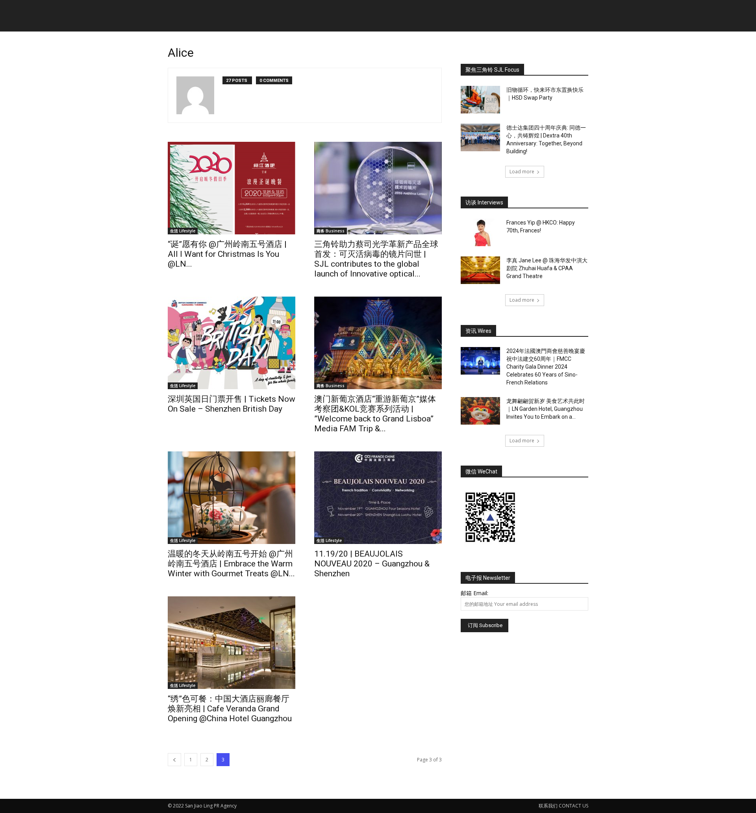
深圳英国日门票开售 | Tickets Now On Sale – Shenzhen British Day (231, 404)
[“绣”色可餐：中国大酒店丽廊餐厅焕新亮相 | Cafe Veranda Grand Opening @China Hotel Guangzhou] (231, 642)
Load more (522, 171)
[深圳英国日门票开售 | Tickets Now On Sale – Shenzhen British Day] (231, 343)
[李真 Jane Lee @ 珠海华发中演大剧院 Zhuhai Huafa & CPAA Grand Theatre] (480, 270)
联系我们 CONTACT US (563, 805)
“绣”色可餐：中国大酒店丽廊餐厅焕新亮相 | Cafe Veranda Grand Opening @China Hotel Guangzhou (230, 708)
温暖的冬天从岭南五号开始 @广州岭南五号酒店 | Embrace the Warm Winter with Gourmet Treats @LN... (231, 563)
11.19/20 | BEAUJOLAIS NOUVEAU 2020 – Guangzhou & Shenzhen (372, 563)
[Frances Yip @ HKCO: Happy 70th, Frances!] (480, 232)
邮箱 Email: (474, 593)
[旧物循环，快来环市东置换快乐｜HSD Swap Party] (480, 99)
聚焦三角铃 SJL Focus (492, 70)
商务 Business (331, 231)
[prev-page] (174, 759)
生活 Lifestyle (182, 231)
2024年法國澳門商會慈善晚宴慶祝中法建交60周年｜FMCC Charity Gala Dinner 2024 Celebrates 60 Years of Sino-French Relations (545, 367)
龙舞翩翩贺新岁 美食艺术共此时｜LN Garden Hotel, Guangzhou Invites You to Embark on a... (545, 409)
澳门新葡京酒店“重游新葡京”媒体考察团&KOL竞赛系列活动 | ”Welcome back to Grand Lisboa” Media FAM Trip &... (375, 413)
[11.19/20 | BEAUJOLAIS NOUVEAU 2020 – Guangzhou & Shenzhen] (378, 497)
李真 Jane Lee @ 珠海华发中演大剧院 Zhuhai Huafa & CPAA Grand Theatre (546, 268)
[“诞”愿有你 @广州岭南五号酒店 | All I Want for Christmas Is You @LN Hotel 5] (231, 188)
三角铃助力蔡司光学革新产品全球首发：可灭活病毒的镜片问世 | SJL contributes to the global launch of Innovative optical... (376, 258)
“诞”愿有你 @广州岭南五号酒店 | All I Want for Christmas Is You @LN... (227, 254)
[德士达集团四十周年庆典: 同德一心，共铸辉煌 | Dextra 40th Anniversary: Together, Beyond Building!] (480, 137)
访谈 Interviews (484, 202)
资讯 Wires (478, 331)
